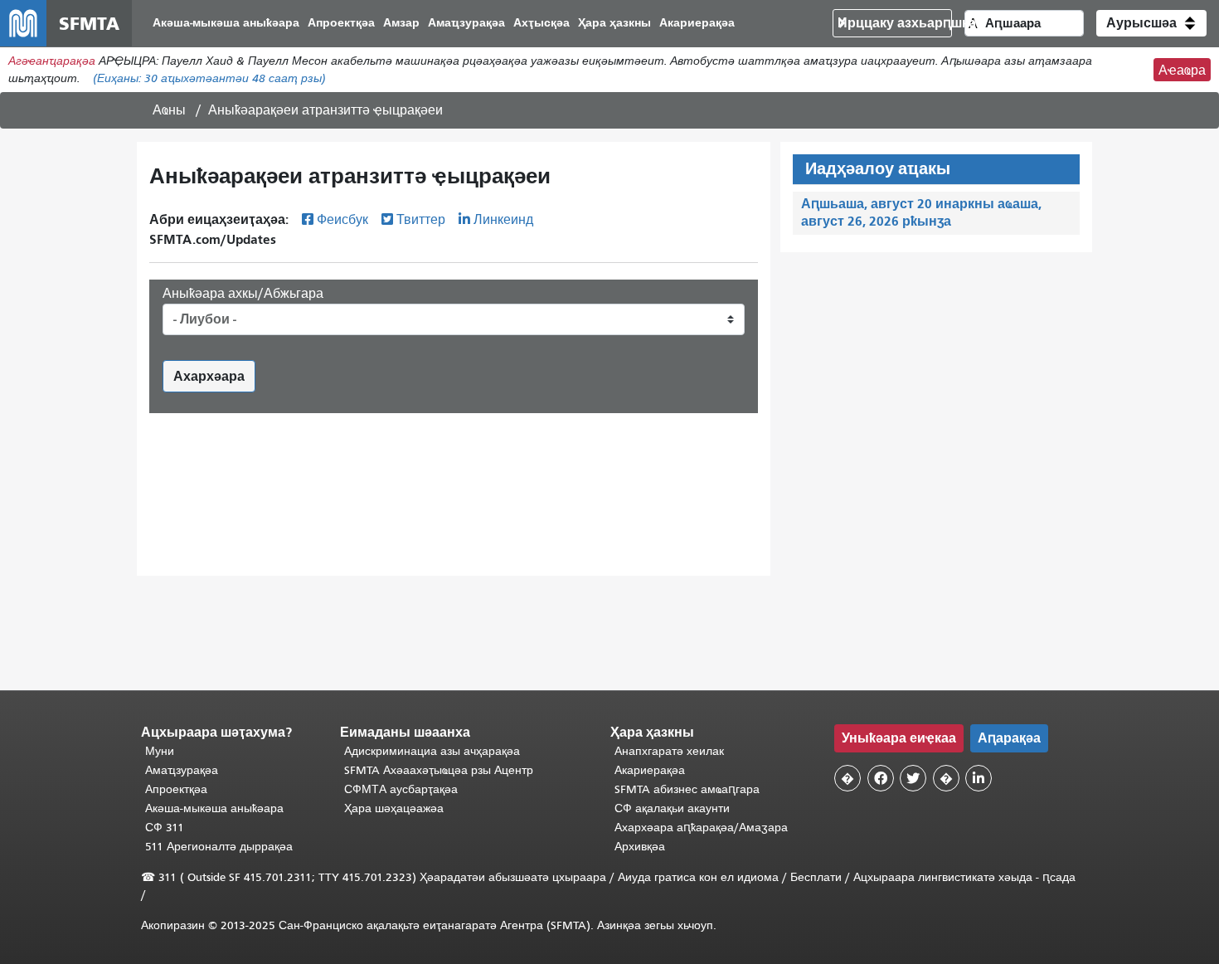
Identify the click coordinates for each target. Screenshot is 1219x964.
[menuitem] (226, 23)
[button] (1151, 23)
